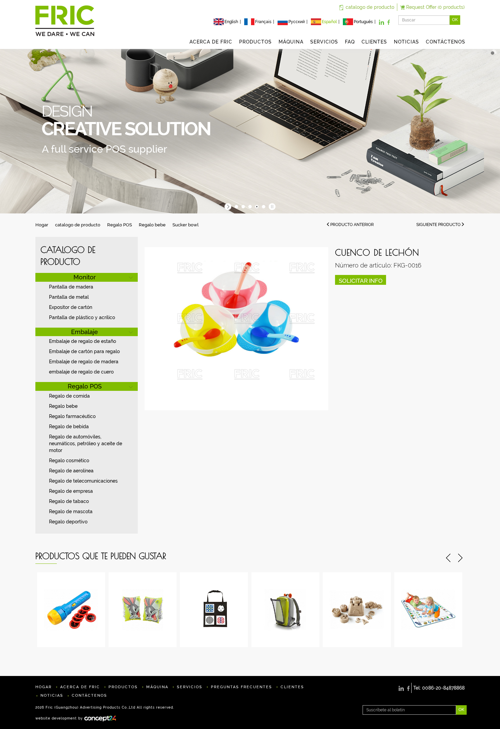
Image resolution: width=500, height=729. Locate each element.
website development (56, 718)
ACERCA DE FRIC (210, 42)
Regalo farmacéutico (72, 416)
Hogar (41, 224)
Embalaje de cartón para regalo (84, 351)
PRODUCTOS (255, 42)
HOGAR (43, 687)
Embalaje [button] (84, 331)
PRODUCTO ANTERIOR (352, 224)
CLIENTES (374, 42)
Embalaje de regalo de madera (83, 361)
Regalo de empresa (71, 491)
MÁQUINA (291, 42)
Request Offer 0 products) (435, 7)
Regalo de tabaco (69, 501)
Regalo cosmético (69, 460)
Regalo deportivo (68, 521)
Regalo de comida (69, 396)
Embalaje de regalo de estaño (82, 341)
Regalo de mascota (71, 511)
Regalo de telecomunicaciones (83, 481)
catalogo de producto (370, 7)
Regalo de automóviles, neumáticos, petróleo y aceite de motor (85, 443)
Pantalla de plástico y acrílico (82, 317)
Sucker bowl (185, 224)
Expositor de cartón (70, 307)
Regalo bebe (152, 224)
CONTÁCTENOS (445, 42)
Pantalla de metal (69, 297)
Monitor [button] (84, 277)
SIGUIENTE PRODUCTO (438, 224)
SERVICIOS (324, 42)
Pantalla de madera (71, 287)
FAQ (350, 42)
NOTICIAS (406, 42)
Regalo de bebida (69, 426)
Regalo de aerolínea (71, 470)
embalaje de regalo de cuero (81, 372)
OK (455, 19)
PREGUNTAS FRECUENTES (241, 687)
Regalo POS (119, 224)
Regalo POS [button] (85, 386)
